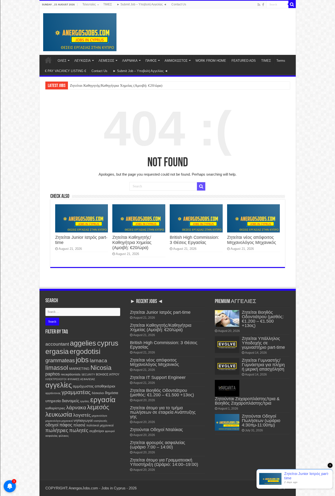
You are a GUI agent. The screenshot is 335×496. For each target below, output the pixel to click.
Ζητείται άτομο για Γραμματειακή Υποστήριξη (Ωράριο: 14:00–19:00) (164, 462)
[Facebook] (263, 5)
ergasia (57, 351)
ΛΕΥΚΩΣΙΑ (82, 60)
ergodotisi (85, 351)
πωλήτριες (56, 430)
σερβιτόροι (96, 431)
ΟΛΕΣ (62, 60)
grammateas (60, 360)
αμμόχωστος (83, 386)
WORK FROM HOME (210, 60)
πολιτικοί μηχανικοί (100, 425)
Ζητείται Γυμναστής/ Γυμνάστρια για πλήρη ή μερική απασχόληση (263, 365)
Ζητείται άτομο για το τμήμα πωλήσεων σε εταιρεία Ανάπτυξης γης (163, 412)
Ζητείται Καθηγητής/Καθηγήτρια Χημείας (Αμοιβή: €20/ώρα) (116, 85)
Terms (280, 60)
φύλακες (64, 435)
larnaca (98, 360)
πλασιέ (79, 425)
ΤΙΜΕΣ (107, 4)
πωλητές (78, 430)
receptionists (70, 374)
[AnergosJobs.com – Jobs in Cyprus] (80, 31)
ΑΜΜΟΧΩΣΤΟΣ (176, 60)
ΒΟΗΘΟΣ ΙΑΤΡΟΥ (107, 374)
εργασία (103, 400)
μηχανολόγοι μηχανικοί (59, 420)
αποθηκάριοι (105, 386)
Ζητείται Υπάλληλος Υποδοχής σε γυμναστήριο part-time (263, 343)
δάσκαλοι (98, 393)
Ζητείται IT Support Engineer (158, 377)
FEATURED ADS (244, 60)
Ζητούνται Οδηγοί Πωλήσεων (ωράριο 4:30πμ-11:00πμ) (261, 420)
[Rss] (259, 5)
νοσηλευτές (100, 420)
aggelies (83, 343)
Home (48, 60)
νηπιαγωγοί (83, 421)
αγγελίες (58, 385)
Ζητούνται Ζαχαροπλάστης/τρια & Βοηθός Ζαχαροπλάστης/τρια (247, 401)
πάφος (65, 425)
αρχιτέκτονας (53, 393)
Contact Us (178, 4)
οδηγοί (51, 425)
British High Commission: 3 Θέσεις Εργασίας (194, 240)
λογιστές (82, 415)
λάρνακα (76, 407)
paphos (52, 374)
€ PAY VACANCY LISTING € (65, 71)
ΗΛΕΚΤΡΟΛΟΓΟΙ (55, 379)
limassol (56, 367)
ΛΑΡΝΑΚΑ (130, 60)
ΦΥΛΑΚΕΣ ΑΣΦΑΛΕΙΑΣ (81, 379)
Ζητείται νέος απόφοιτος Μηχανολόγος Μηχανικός (251, 240)
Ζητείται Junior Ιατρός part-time (160, 312)
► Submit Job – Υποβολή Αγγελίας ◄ (142, 4)
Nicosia (100, 367)
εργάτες (84, 401)
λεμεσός (98, 407)
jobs (82, 360)
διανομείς (70, 401)
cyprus (107, 343)
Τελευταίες (89, 4)
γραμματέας (76, 392)
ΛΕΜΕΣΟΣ (106, 60)
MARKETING (79, 369)
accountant (57, 344)
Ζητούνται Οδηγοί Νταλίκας (156, 429)
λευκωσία (58, 414)
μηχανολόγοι (99, 415)
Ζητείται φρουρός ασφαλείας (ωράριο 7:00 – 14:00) (157, 444)
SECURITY (88, 374)
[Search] (292, 4)
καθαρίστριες (55, 408)
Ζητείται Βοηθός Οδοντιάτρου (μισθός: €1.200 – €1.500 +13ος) (162, 392)
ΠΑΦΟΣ (151, 60)
